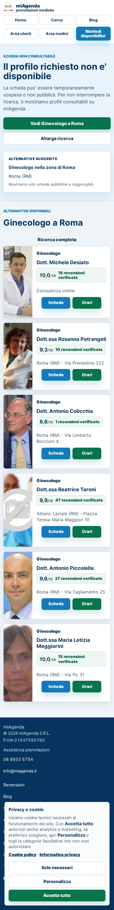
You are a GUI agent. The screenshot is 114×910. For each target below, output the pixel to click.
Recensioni (13, 784)
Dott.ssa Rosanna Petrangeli (71, 339)
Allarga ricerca (57, 138)
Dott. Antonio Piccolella (65, 568)
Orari (87, 302)
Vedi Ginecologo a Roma (57, 123)
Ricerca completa (57, 239)
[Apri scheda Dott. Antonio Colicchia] (18, 431)
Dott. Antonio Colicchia (65, 411)
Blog (93, 20)
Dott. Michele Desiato (63, 262)
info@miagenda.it (20, 771)
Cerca (57, 20)
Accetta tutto (57, 895)
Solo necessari (57, 867)
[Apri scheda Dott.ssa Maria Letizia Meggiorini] (18, 663)
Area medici (57, 33)
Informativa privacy (60, 854)
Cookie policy (22, 854)
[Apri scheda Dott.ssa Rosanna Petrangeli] (18, 356)
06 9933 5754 (18, 759)
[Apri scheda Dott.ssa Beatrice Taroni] (18, 510)
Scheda (56, 302)
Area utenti (20, 33)
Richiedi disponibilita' (93, 33)
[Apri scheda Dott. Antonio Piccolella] (18, 585)
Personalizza (57, 881)
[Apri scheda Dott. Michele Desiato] (18, 282)
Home (20, 20)
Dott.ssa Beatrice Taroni (66, 489)
